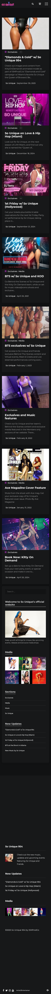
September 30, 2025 (26, 83)
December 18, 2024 (26, 153)
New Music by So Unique (14, 751)
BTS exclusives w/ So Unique (25, 345)
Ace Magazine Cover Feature (25, 487)
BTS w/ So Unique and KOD (24, 276)
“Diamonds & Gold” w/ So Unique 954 (19, 730)
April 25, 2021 (23, 296)
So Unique (10, 83)
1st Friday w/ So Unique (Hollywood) (21, 205)
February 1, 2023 (24, 365)
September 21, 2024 (26, 226)
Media (21, 271)
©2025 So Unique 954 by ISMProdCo (22, 930)
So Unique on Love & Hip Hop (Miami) (19, 735)
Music (7, 708)
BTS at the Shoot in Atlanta (15, 745)
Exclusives (12, 52)
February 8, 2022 (24, 438)
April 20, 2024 (23, 577)
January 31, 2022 (24, 507)
